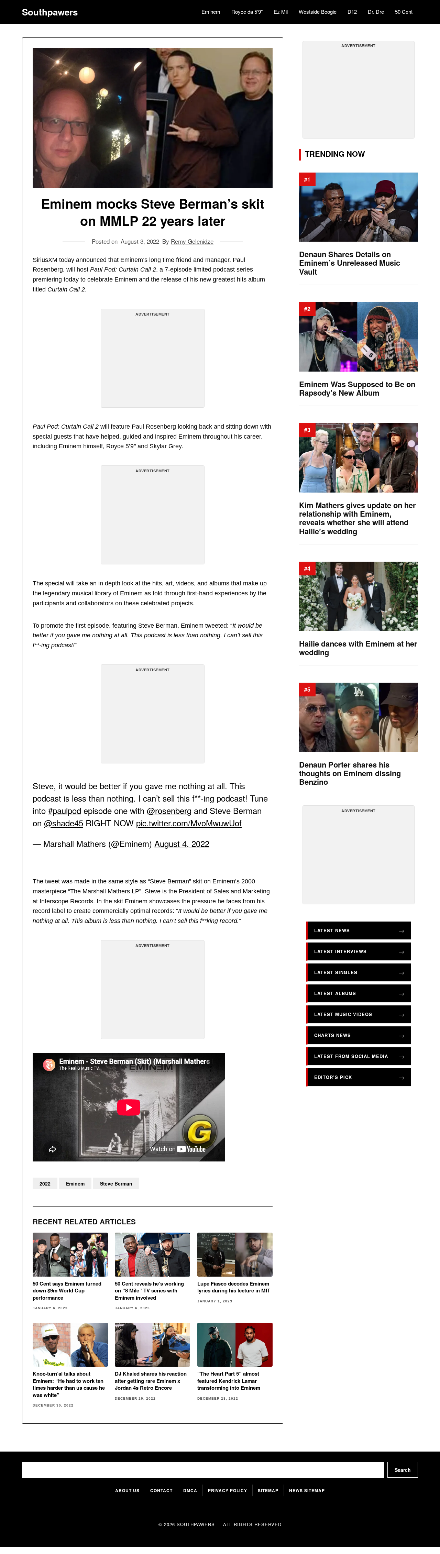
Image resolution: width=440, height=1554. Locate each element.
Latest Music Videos (343, 1014)
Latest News (332, 930)
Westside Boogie (318, 11)
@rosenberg (169, 810)
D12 (352, 11)
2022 (45, 1183)
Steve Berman (116, 1183)
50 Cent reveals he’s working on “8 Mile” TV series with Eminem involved (149, 1290)
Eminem (210, 11)
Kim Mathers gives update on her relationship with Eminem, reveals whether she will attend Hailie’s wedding (357, 518)
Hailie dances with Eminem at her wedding (358, 648)
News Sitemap (307, 1490)
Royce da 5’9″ (247, 11)
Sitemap (268, 1490)
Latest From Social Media (351, 1056)
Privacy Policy (227, 1490)
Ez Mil (281, 11)
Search (403, 1469)
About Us (127, 1490)
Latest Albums (335, 993)
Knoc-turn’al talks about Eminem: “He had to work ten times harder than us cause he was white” (69, 1384)
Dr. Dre (376, 11)
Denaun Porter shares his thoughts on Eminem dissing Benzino (350, 773)
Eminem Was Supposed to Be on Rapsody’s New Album (357, 388)
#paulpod (64, 810)
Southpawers (50, 12)
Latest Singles (336, 972)
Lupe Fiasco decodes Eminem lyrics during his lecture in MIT (233, 1287)
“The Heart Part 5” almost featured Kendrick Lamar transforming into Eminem (228, 1380)
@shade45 (63, 823)
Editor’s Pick (333, 1077)
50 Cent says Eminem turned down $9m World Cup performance (67, 1290)
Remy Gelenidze (192, 241)
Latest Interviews (340, 951)
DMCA (190, 1490)
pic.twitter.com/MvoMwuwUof (189, 823)
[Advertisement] (152, 361)
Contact (161, 1490)
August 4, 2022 (181, 843)
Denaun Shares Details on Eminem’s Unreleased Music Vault (349, 263)
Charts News (332, 1035)
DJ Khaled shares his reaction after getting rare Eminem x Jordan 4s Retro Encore (151, 1380)
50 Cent (403, 11)
